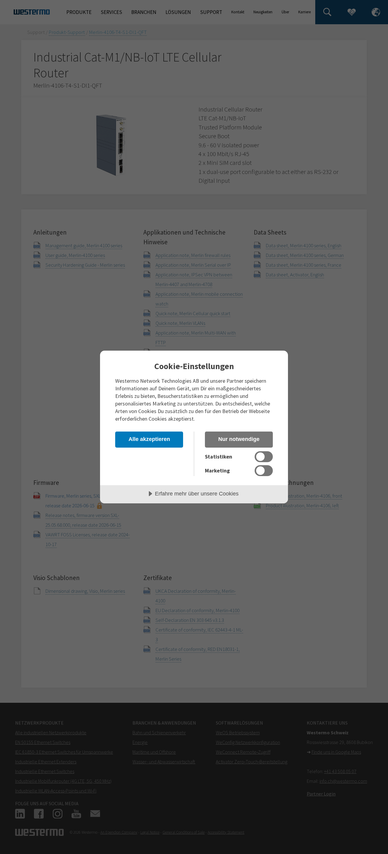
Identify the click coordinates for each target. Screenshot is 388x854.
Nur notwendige (238, 439)
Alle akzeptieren (149, 439)
